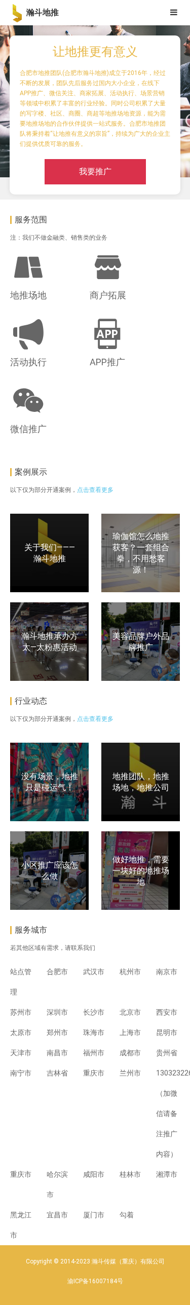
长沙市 (93, 1012)
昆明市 (166, 1032)
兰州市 (130, 1073)
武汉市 (93, 972)
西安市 (166, 1012)
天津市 (20, 1053)
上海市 (130, 1032)
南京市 (166, 972)
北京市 (130, 1012)
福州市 (93, 1053)
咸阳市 (93, 1174)
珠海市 (93, 1032)
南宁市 (20, 1073)
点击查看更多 (95, 489)
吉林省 (57, 1073)
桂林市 (130, 1174)
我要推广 (95, 171)
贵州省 (166, 1053)
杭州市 (130, 972)
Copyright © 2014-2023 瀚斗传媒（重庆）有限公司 (95, 1261)
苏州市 (20, 1012)
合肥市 (57, 972)
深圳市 (57, 1012)
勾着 (127, 1215)
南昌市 (57, 1053)
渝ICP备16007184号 (95, 1281)
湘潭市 (166, 1174)
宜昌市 (57, 1215)
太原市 (20, 1032)
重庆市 (93, 1073)
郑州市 (57, 1032)
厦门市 (93, 1215)
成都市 (130, 1053)
